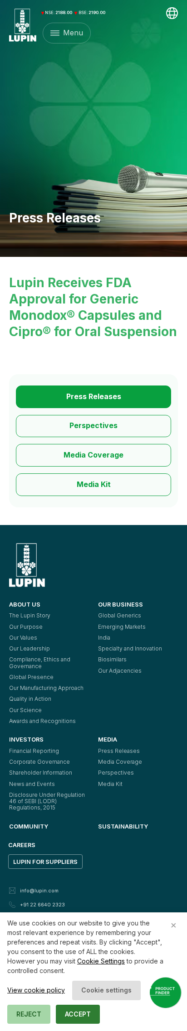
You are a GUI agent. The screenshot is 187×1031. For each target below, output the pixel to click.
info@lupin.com (39, 890)
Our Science (25, 710)
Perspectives (93, 425)
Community (28, 826)
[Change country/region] (172, 13)
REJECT (28, 1014)
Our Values (23, 637)
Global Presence (31, 677)
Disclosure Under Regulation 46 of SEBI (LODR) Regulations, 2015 (47, 801)
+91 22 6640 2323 (42, 904)
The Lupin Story (29, 615)
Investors (26, 739)
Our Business (120, 604)
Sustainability (123, 826)
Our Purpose (26, 626)
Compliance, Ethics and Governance (40, 662)
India (104, 637)
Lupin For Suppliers (45, 861)
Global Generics (119, 615)
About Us (24, 604)
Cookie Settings (101, 961)
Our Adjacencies (120, 670)
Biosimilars (112, 659)
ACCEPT (78, 1014)
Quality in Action (30, 698)
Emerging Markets (122, 626)
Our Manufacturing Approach (46, 687)
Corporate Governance (39, 761)
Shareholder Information (40, 772)
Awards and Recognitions (42, 721)
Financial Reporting (34, 750)
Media (107, 739)
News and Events (32, 783)
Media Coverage (93, 455)
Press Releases (93, 396)
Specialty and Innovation (130, 648)
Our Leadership (29, 648)
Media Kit (94, 484)
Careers (21, 844)
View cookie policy (36, 990)
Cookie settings (106, 990)
